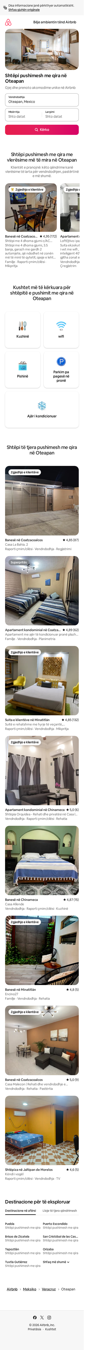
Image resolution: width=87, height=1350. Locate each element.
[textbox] (23, 116)
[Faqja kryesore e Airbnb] (8, 22)
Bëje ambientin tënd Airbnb (54, 22)
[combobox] (41, 101)
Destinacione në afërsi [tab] (20, 1211)
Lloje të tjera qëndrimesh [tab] (60, 1211)
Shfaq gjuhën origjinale (24, 10)
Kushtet (50, 1329)
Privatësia (34, 1329)
